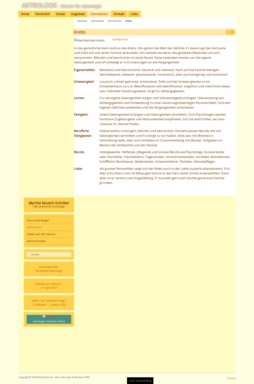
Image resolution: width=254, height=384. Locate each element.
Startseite (82, 20)
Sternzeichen (115, 20)
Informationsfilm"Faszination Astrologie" (49, 268)
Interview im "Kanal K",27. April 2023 (49, 285)
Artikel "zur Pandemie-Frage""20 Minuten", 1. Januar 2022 (49, 302)
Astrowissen (97, 20)
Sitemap (231, 378)
